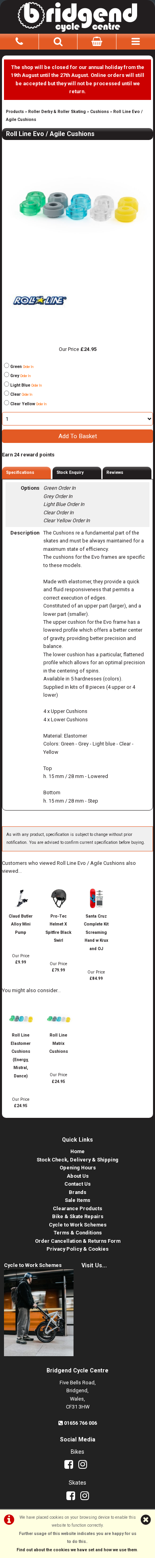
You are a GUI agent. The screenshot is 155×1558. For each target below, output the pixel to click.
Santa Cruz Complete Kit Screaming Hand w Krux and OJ (96, 932)
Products (15, 111)
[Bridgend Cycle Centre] (77, 16)
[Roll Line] (40, 325)
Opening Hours (78, 1168)
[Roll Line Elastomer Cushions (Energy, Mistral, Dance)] (20, 1027)
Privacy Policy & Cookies (77, 1249)
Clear (21, 394)
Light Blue (26, 385)
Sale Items (77, 1200)
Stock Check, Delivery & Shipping (77, 1160)
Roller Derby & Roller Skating (57, 111)
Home (77, 1151)
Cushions (99, 111)
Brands (77, 1192)
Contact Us (77, 1184)
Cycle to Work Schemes (78, 1225)
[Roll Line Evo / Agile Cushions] (77, 200)
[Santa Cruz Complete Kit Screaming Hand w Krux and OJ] (96, 907)
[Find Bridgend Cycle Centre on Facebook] (70, 1466)
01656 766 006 (80, 1423)
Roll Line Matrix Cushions (58, 1043)
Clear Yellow (28, 403)
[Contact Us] (19, 40)
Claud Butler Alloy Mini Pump (21, 924)
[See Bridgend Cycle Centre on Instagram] (84, 1466)
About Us (78, 1176)
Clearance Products (77, 1208)
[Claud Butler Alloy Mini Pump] (20, 907)
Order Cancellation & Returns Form (77, 1241)
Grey (20, 375)
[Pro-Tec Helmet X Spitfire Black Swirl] (58, 907)
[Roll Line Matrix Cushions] (58, 1027)
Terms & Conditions (78, 1233)
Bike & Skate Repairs (77, 1216)
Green (21, 366)
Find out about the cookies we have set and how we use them (77, 1549)
